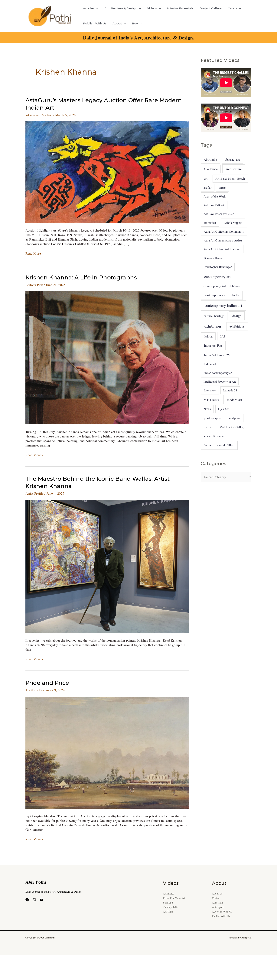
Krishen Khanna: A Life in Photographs (81, 277)
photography (212, 418)
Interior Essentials (180, 8)
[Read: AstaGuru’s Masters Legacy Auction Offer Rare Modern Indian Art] (107, 171)
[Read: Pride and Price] (107, 752)
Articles (88, 8)
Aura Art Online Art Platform (222, 249)
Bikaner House (213, 258)
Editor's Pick (34, 284)
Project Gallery (211, 8)
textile (208, 427)
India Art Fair (213, 345)
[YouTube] (41, 899)
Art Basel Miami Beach (230, 178)
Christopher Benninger (218, 267)
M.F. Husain (211, 400)
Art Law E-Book (214, 205)
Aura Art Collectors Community (224, 231)
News (207, 409)
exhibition (212, 326)
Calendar (235, 8)
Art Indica (168, 893)
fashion (208, 336)
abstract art (232, 159)
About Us (217, 893)
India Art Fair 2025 (217, 355)
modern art (234, 399)
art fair (207, 187)
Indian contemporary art (218, 373)
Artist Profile (34, 493)
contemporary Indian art (223, 305)
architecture (234, 168)
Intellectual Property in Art (220, 381)
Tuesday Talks (170, 907)
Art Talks (168, 911)
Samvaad (168, 902)
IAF (222, 336)
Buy (135, 23)
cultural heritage (214, 316)
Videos (152, 8)
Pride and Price (47, 682)
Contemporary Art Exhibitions (222, 286)
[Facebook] (27, 899)
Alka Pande (211, 169)
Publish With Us (94, 23)
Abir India (210, 159)
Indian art (210, 364)
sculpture (234, 418)
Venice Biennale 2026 (219, 445)
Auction (46, 115)
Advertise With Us (222, 911)
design (236, 315)
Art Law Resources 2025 (219, 214)
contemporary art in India (221, 295)
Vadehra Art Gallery (232, 427)
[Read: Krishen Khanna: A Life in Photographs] (107, 357)
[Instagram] (34, 899)
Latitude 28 (230, 390)
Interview (210, 390)
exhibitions (237, 326)
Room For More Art (174, 898)
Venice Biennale (213, 436)
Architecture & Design (120, 8)
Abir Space (218, 907)
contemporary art (217, 276)
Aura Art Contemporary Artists (223, 240)
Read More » (34, 253)
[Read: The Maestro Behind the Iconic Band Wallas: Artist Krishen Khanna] (107, 566)
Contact (216, 898)
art (205, 178)
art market (32, 115)
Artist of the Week (215, 196)
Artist (222, 187)
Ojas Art (223, 409)
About (117, 23)
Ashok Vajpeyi (233, 223)
